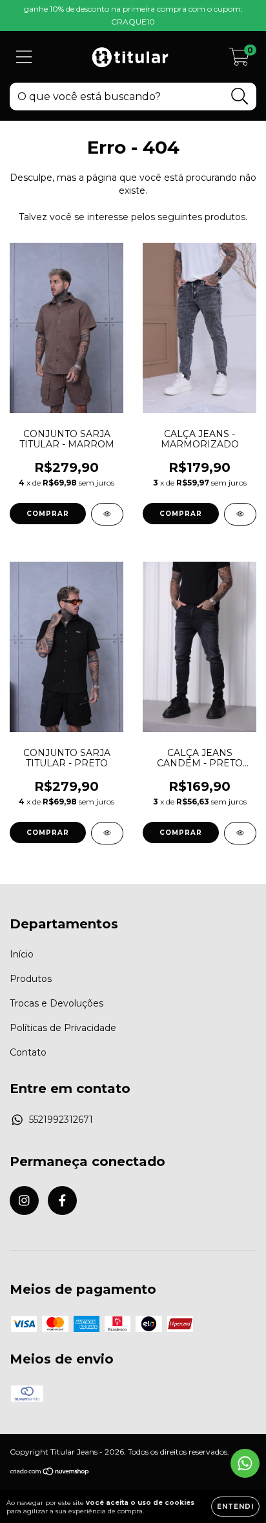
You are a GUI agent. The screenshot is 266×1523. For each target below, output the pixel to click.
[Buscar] (240, 96)
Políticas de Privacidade (63, 1028)
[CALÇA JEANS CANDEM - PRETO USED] (240, 833)
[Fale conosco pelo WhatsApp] (245, 1463)
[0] (239, 60)
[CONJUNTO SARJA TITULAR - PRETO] (107, 833)
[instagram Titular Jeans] (24, 1200)
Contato (28, 1052)
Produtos (31, 979)
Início (22, 954)
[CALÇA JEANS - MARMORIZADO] (240, 514)
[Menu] (24, 57)
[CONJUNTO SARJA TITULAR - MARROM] (107, 514)
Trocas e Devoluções (56, 1003)
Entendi (235, 1506)
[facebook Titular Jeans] (62, 1200)
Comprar (47, 513)
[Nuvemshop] (50, 1472)
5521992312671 (61, 1119)
